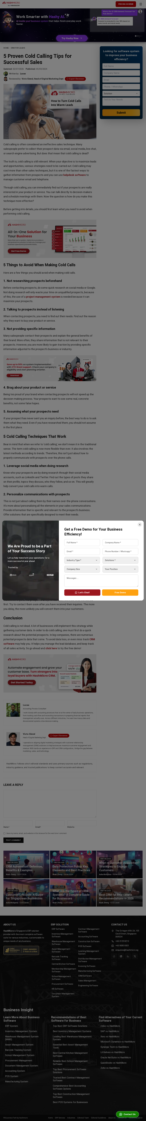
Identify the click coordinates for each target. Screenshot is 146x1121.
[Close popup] (139, 524)
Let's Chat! (84, 592)
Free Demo (120, 592)
